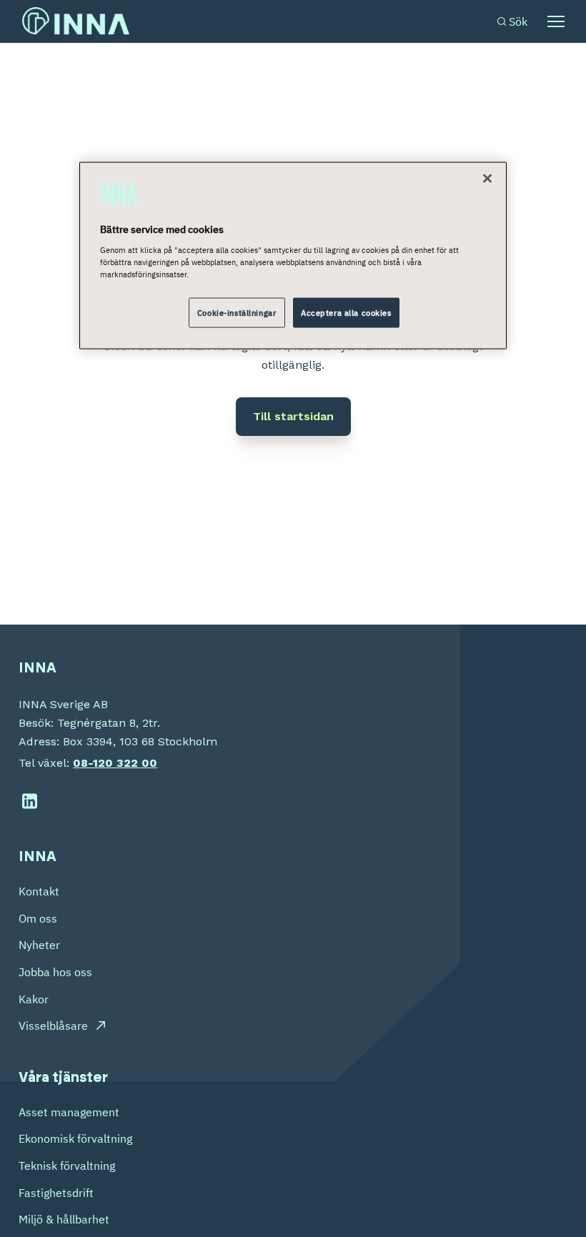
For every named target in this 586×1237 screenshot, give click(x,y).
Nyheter (39, 945)
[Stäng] (487, 178)
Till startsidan (293, 416)
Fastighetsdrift (56, 1193)
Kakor (34, 999)
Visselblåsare (53, 1025)
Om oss (38, 918)
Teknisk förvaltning (67, 1165)
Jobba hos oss (55, 972)
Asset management (69, 1112)
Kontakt (39, 891)
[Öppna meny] (556, 21)
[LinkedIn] (30, 802)
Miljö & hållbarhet (64, 1219)
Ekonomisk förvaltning (75, 1138)
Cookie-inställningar (236, 312)
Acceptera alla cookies (346, 312)
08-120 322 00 (115, 763)
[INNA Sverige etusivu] (76, 21)
